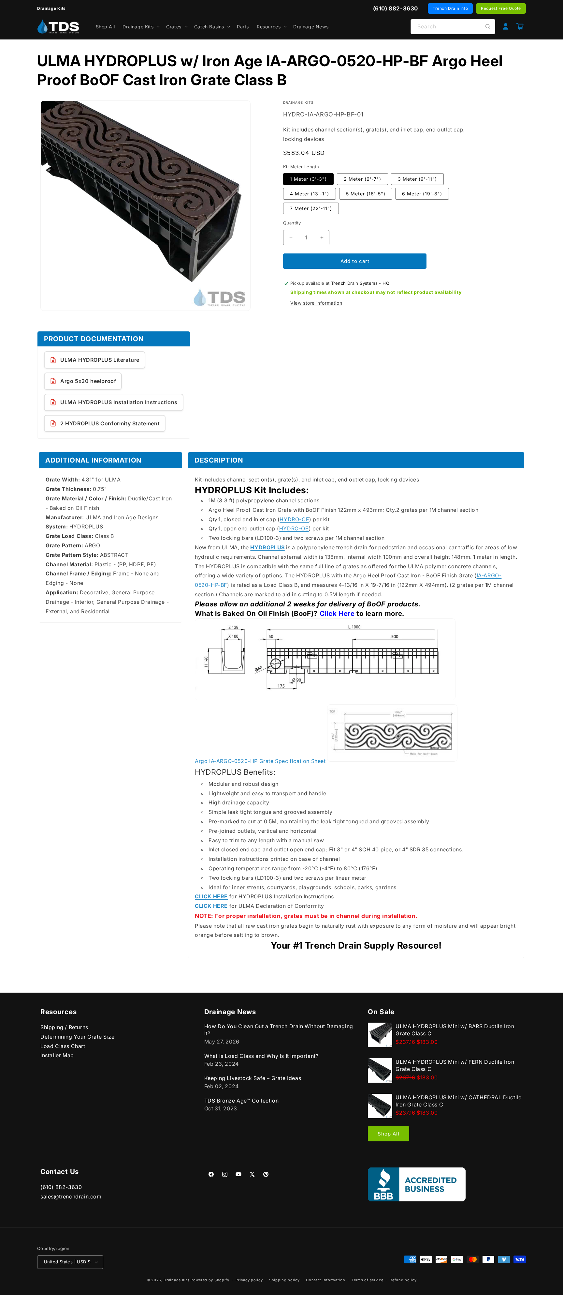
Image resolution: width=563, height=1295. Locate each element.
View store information (316, 303)
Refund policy (403, 1279)
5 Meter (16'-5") (365, 193)
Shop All (388, 1134)
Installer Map (57, 1055)
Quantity (292, 222)
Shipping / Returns (64, 1027)
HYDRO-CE (294, 519)
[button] (140, 26)
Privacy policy (249, 1279)
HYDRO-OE (294, 529)
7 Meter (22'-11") (311, 208)
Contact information (325, 1279)
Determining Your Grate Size (77, 1036)
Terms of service (367, 1279)
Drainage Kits (176, 1280)
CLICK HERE (211, 896)
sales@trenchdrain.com (71, 1196)
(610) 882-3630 (61, 1187)
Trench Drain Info (450, 8)
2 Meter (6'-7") (362, 179)
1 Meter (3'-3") (308, 179)
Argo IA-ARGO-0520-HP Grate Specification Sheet (260, 761)
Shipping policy (284, 1279)
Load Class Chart (62, 1046)
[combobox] (453, 26)
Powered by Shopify (210, 1280)
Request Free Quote (501, 8)
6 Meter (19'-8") (422, 193)
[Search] (488, 26)
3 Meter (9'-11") (417, 179)
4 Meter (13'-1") (309, 193)
